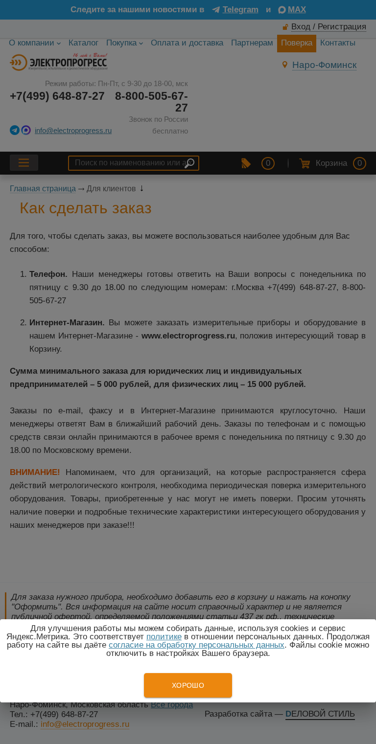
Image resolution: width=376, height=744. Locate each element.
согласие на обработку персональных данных (196, 645)
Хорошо (188, 685)
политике (164, 636)
